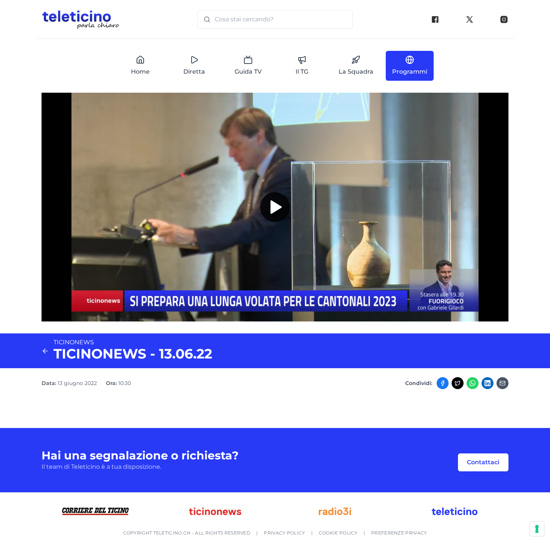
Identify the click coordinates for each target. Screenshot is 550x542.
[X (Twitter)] (469, 19)
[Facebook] (435, 19)
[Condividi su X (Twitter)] (458, 383)
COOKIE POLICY (338, 533)
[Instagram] (503, 19)
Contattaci (483, 462)
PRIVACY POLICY (284, 533)
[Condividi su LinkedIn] (488, 383)
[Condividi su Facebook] (443, 383)
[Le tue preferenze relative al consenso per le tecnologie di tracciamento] (537, 529)
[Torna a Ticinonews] (45, 351)
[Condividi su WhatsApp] (473, 383)
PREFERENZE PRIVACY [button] (399, 533)
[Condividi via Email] (502, 383)
